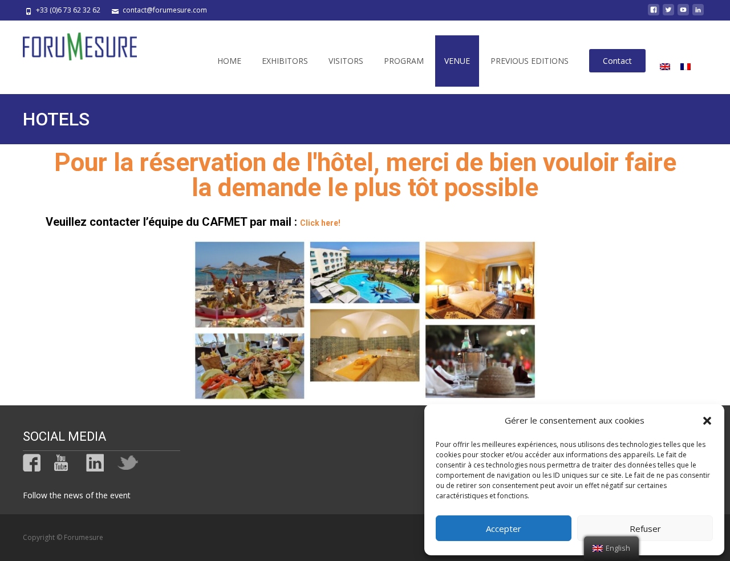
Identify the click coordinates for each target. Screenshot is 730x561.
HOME (229, 60)
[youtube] (683, 14)
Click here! (320, 222)
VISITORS (345, 60)
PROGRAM (404, 60)
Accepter (503, 528)
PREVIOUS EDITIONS (529, 60)
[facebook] (653, 14)
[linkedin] (698, 14)
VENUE (457, 60)
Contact (617, 60)
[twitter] (668, 14)
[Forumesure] (71, 43)
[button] (707, 420)
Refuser (645, 528)
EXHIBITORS (285, 60)
